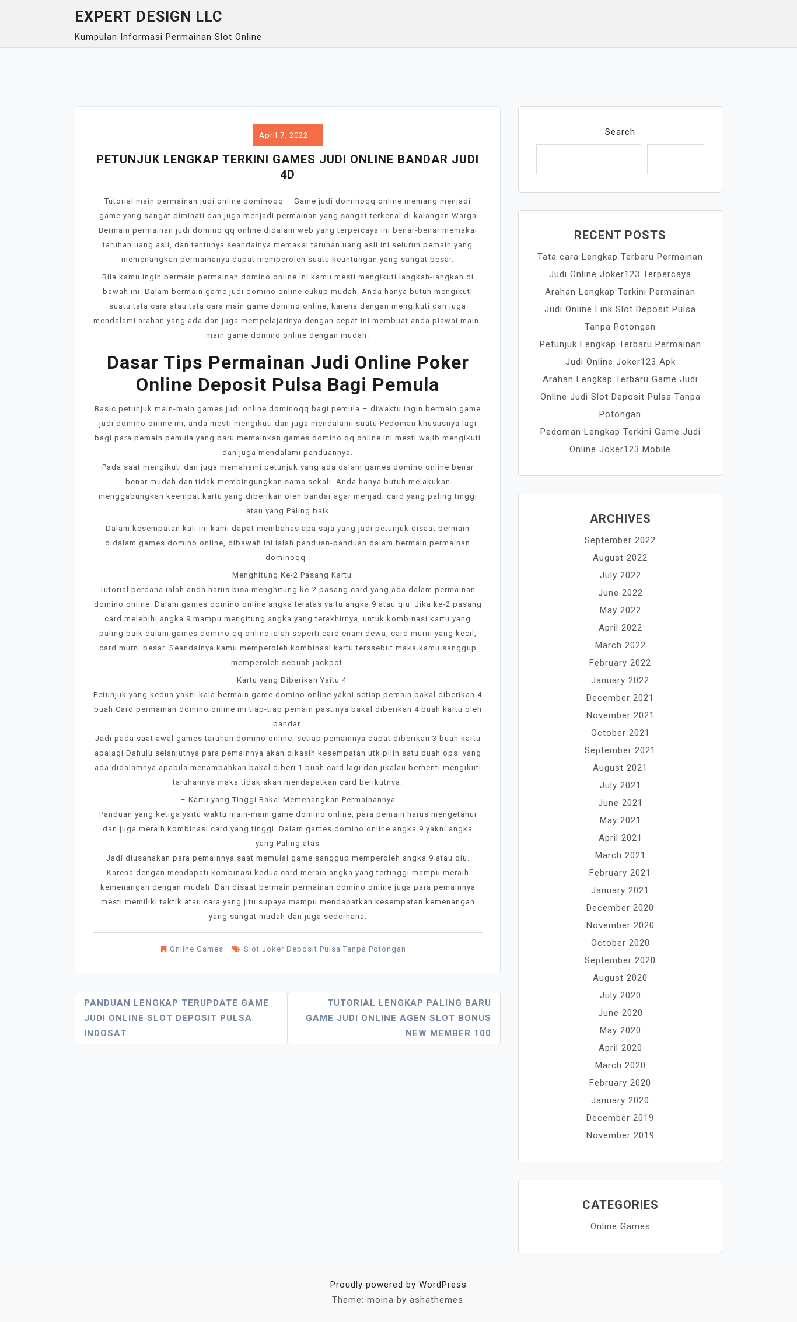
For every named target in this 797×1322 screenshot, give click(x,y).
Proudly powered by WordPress (398, 1284)
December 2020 (620, 908)
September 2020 (620, 960)
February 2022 (620, 662)
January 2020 (620, 1100)
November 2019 (620, 1135)
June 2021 (620, 803)
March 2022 (620, 645)
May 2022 (620, 610)
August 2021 (620, 768)
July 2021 (620, 785)
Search (620, 132)
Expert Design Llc (148, 16)
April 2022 (620, 627)
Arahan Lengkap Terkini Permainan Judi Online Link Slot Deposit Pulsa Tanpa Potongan (620, 309)
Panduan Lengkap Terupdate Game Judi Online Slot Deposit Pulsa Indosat (176, 1018)
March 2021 (620, 855)
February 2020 (620, 1083)
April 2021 (620, 838)
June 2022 (620, 592)
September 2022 (620, 540)
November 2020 (620, 925)
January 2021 (620, 890)
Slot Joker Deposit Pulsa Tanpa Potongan (325, 949)
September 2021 (620, 750)
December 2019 (620, 1118)
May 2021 (620, 820)
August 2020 (620, 978)
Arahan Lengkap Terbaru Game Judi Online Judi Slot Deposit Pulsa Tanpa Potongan (620, 396)
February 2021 (620, 873)
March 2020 (620, 1065)
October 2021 (620, 733)
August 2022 (620, 557)
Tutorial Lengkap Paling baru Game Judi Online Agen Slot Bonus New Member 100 (398, 1018)
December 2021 (620, 698)
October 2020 (620, 943)
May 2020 (620, 1030)
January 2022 (620, 680)
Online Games (196, 949)
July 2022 (620, 575)
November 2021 (620, 715)
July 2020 (620, 995)
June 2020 (620, 1013)
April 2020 (620, 1048)
